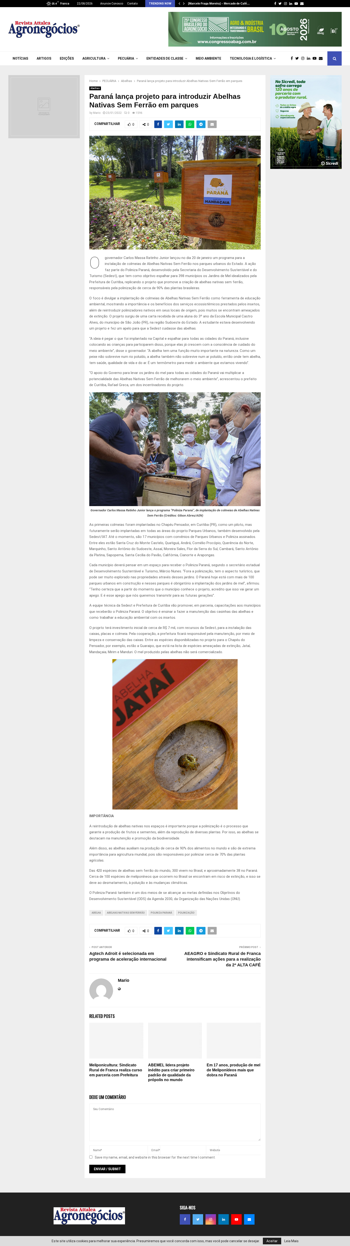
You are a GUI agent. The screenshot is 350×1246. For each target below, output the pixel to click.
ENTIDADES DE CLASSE (164, 58)
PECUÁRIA (126, 58)
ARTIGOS (44, 58)
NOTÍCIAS (20, 58)
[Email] (322, 58)
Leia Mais (291, 1241)
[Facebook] (293, 58)
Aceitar (272, 1241)
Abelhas (95, 88)
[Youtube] (316, 58)
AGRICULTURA (93, 58)
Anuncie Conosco (111, 3)
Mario (96, 113)
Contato (132, 3)
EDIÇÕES (67, 58)
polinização (186, 912)
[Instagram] (304, 58)
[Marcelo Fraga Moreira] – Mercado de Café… (219, 3)
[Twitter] (298, 58)
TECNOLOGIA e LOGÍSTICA (251, 58)
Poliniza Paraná (161, 912)
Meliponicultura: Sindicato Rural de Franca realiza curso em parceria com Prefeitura (115, 1070)
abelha (96, 912)
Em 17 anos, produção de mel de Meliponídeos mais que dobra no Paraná (233, 1070)
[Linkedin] (310, 58)
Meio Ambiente (208, 58)
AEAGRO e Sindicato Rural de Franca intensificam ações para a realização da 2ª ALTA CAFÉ (222, 959)
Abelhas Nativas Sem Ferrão (126, 912)
